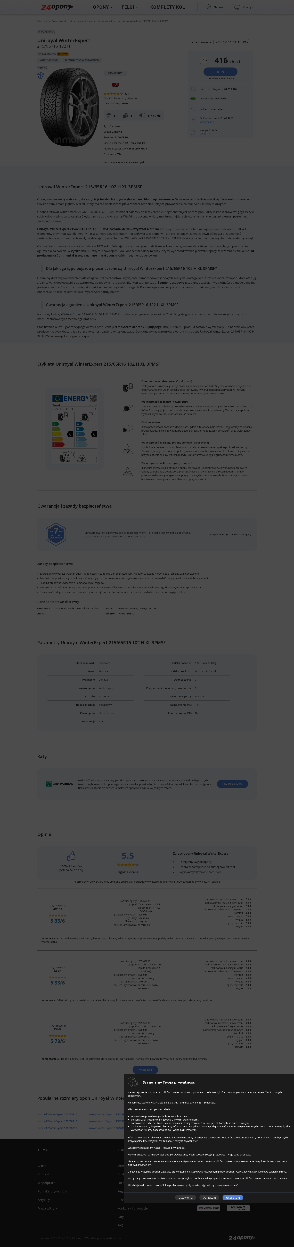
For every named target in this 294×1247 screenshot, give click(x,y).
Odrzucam (209, 1197)
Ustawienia (185, 1197)
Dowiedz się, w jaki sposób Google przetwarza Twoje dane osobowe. (212, 1154)
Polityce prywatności (173, 1147)
